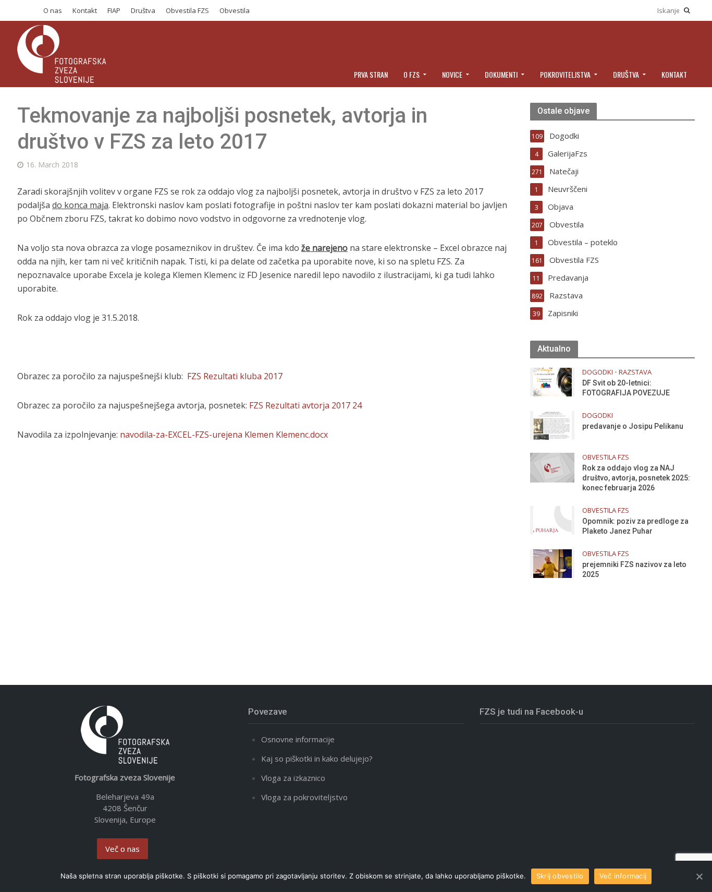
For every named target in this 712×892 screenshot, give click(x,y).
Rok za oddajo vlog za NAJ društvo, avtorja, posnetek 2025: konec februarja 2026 (636, 478)
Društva (143, 10)
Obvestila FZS (187, 10)
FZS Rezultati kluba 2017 (235, 376)
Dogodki (597, 372)
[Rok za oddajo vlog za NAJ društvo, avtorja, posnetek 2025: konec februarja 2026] (552, 466)
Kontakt (84, 10)
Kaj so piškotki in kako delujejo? (317, 758)
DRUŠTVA (626, 74)
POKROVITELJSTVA (565, 74)
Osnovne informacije (298, 739)
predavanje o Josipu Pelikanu (632, 426)
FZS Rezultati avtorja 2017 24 (305, 405)
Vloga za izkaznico (293, 778)
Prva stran (371, 74)
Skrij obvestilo (560, 876)
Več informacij (623, 876)
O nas (52, 10)
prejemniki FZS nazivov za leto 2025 (634, 569)
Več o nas (122, 848)
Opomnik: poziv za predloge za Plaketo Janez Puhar (635, 526)
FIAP (113, 10)
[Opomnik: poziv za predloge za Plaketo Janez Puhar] (552, 519)
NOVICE (452, 74)
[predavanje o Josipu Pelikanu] (552, 424)
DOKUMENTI (501, 74)
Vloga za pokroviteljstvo (304, 797)
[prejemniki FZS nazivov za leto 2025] (552, 563)
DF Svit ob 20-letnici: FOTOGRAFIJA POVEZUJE (626, 388)
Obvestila (234, 10)
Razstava (635, 372)
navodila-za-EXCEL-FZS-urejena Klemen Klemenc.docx (224, 434)
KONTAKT (674, 74)
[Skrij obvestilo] (699, 876)
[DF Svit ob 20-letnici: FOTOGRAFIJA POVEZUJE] (552, 381)
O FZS (411, 74)
